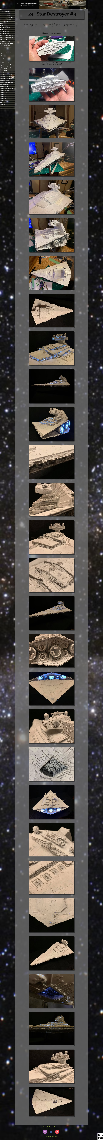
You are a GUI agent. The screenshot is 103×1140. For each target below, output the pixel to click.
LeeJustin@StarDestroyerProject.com (50, 1127)
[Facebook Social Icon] (51, 1132)
